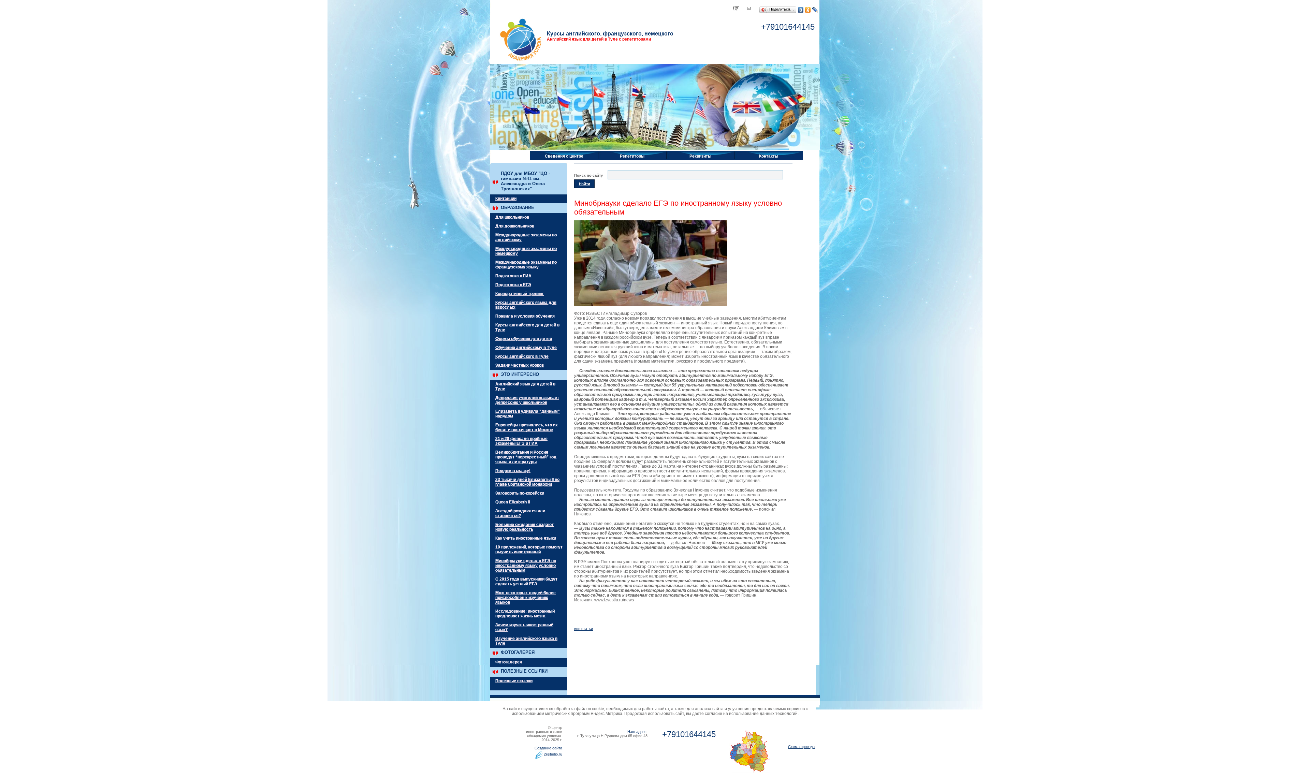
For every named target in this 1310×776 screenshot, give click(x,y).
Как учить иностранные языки (525, 538)
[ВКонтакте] (800, 9)
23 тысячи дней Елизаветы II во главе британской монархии (527, 482)
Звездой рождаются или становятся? (520, 513)
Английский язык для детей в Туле (525, 386)
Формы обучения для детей (523, 338)
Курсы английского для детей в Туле (527, 327)
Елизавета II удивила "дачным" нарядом (527, 414)
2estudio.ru (553, 754)
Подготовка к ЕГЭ (513, 284)
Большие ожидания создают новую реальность (524, 527)
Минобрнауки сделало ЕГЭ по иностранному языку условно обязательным (525, 565)
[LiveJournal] (815, 9)
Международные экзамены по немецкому (526, 251)
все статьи (583, 629)
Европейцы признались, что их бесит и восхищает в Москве (526, 427)
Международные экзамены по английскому (526, 237)
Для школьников (512, 217)
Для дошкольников (514, 226)
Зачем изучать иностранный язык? (524, 627)
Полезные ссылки (514, 680)
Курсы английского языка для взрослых (525, 305)
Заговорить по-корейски (519, 493)
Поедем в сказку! (512, 470)
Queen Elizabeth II (512, 502)
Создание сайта (548, 748)
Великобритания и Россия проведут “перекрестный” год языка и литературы (525, 457)
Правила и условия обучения (525, 316)
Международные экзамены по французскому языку (526, 264)
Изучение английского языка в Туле (526, 641)
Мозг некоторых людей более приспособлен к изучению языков (525, 597)
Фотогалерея (508, 662)
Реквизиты (700, 156)
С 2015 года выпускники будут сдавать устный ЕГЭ (526, 581)
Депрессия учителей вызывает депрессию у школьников (527, 400)
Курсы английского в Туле (522, 356)
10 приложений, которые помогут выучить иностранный (529, 549)
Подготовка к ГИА (513, 276)
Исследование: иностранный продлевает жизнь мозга (525, 613)
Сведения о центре (564, 156)
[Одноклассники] (808, 9)
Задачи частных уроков (519, 365)
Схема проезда (801, 747)
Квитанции (505, 198)
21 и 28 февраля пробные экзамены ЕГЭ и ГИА (521, 441)
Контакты (768, 156)
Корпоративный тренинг (519, 293)
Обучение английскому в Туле (526, 347)
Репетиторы (632, 156)
